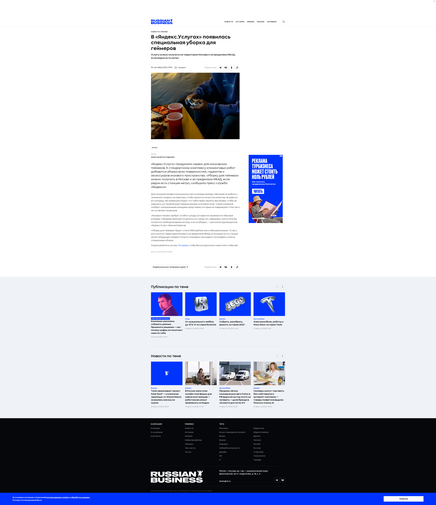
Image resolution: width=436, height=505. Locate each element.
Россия (256, 448)
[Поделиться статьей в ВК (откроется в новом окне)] (225, 67)
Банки (222, 436)
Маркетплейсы (260, 432)
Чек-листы (190, 448)
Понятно (403, 499)
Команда (155, 428)
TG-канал (183, 245)
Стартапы (258, 452)
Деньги (256, 436)
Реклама (223, 428)
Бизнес (164, 31)
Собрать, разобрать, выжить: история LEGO (232, 323)
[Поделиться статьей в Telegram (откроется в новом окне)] (220, 67)
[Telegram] (276, 480)
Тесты (188, 452)
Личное (257, 440)
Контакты (156, 436)
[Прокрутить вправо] (282, 286)
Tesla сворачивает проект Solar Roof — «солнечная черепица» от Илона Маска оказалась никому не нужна (166, 397)
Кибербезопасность (229, 448)
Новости (228, 21)
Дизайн (223, 452)
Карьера (223, 444)
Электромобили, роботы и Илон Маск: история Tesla (268, 323)
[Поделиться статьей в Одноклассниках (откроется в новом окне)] (231, 67)
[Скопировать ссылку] (237, 67)
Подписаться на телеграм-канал (169, 267)
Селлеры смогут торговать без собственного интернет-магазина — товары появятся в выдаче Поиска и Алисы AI (269, 397)
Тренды (257, 460)
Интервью (272, 21)
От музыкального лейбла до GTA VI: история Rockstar (200, 323)
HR (220, 456)
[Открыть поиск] (283, 21)
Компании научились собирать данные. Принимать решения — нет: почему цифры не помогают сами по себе (166, 327)
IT (220, 460)
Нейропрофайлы (193, 440)
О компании (156, 432)
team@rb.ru (225, 481)
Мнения (250, 21)
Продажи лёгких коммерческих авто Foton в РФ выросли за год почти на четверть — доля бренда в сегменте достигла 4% (235, 397)
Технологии (259, 456)
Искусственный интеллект (232, 432)
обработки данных (80, 497)
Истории (240, 21)
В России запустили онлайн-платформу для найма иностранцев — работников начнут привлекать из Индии (198, 397)
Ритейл (256, 444)
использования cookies (57, 497)
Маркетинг (258, 428)
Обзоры (260, 21)
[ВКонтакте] (282, 480)
